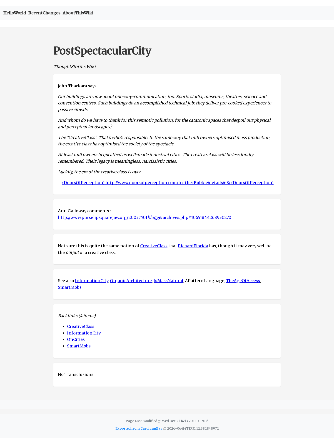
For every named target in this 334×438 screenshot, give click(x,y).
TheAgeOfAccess (243, 280)
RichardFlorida (193, 245)
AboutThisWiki (78, 12)
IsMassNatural (168, 280)
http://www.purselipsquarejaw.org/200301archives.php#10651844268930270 (144, 217)
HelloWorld (14, 12)
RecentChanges (44, 12)
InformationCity (91, 280)
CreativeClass (153, 245)
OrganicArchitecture (131, 280)
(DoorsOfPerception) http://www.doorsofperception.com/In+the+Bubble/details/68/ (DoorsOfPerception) (168, 182)
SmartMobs (70, 287)
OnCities (76, 339)
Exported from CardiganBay (138, 428)
